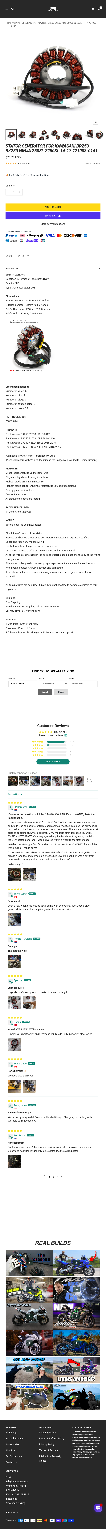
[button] (37, 742)
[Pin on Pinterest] (19, 256)
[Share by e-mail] (28, 256)
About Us (10, 1450)
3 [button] (53, 1176)
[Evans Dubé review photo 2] (29, 1086)
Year (71, 678)
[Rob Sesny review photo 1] (14, 1161)
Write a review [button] (53, 761)
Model (42, 678)
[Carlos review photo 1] (14, 1044)
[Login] (93, 9)
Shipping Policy (47, 1432)
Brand (11, 678)
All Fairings (11, 1432)
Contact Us (12, 1462)
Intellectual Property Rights (50, 1458)
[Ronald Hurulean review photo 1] (14, 961)
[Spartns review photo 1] (14, 1003)
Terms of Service (48, 1450)
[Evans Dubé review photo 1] (14, 1086)
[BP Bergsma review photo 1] (14, 874)
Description (12, 269)
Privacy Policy (46, 1444)
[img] (15, 802)
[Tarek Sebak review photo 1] (14, 919)
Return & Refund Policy (51, 1438)
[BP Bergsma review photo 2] (29, 874)
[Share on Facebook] (15, 256)
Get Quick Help (14, 1456)
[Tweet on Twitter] (23, 256)
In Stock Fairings (15, 1438)
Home (8, 23)
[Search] (12, 9)
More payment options (53, 223)
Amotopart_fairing (15, 1503)
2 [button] (49, 1176)
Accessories (12, 1444)
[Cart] (99, 8)
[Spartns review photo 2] (29, 1003)
